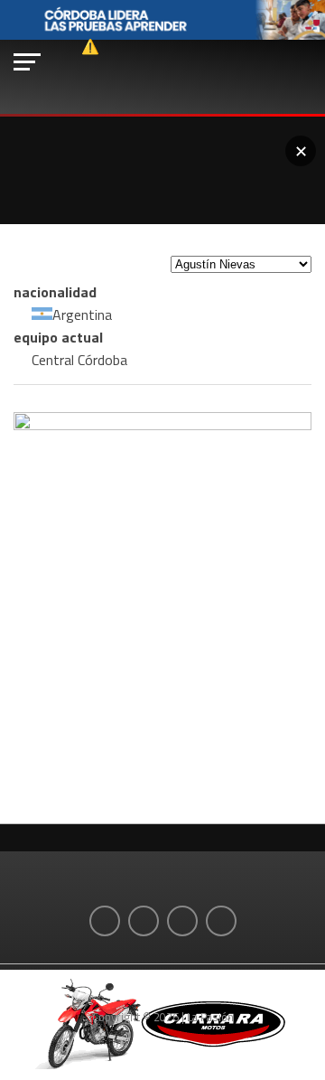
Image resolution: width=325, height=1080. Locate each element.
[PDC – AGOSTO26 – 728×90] (162, 35)
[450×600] (162, 425)
